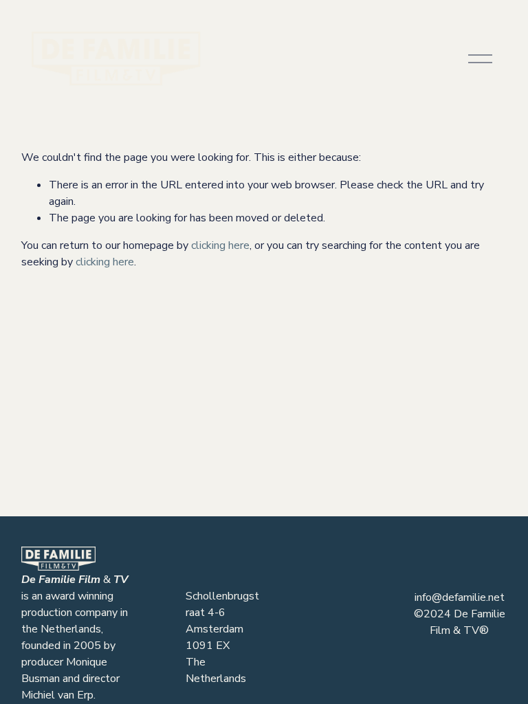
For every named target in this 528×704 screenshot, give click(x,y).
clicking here (220, 245)
